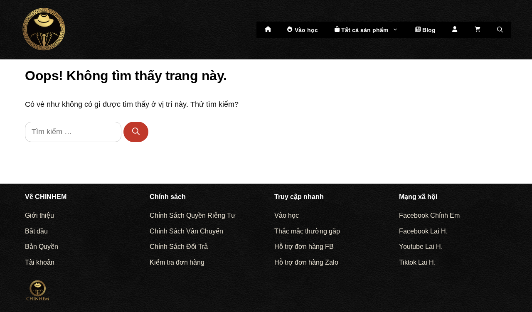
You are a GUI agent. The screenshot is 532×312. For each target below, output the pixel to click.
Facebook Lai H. (423, 231)
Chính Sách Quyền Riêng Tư (193, 215)
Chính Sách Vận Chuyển (186, 231)
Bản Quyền (41, 246)
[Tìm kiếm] (135, 132)
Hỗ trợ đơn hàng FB (304, 246)
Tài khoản (39, 262)
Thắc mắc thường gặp (307, 231)
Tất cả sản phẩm (364, 30)
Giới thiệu (39, 215)
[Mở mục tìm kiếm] (500, 30)
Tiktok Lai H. (417, 262)
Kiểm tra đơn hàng (177, 262)
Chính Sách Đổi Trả (179, 246)
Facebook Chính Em (429, 215)
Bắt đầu (36, 231)
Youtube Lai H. (421, 246)
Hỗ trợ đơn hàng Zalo (306, 262)
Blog (428, 30)
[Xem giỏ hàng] (477, 30)
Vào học (305, 30)
